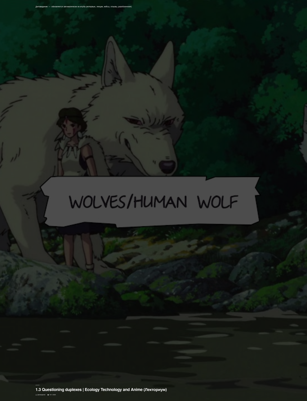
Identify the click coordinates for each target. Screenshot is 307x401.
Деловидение (41, 6)
